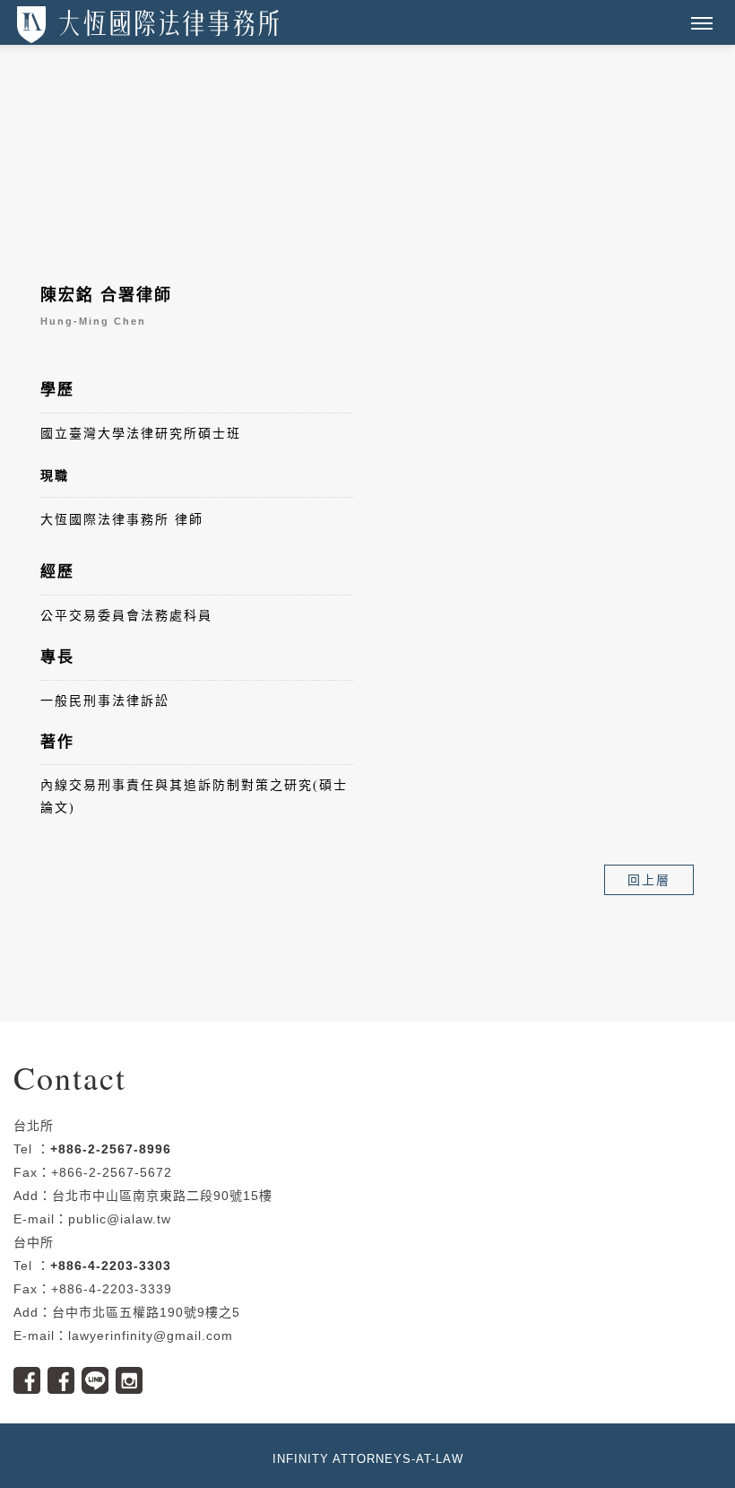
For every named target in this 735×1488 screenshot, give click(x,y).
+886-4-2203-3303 (110, 1265)
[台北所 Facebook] (30, 1374)
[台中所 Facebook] (65, 1374)
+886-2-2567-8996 (110, 1149)
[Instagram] (133, 1374)
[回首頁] (147, 24)
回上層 (648, 880)
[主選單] (702, 24)
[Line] (99, 1374)
